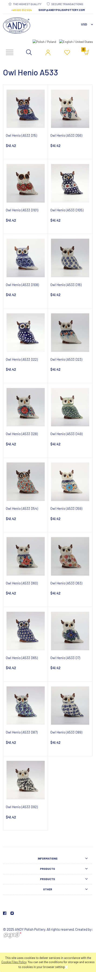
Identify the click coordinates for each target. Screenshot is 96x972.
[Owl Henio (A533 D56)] (70, 109)
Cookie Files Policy (13, 962)
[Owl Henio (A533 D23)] (70, 332)
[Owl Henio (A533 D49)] (70, 407)
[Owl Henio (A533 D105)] (70, 183)
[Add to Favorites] (67, 53)
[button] (9, 53)
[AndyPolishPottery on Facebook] (4, 913)
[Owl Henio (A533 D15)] (25, 109)
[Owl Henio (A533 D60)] (25, 556)
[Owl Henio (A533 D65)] (25, 631)
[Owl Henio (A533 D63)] (70, 556)
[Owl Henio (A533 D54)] (25, 481)
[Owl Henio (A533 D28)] (25, 407)
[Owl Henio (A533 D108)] (25, 258)
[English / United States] (76, 41)
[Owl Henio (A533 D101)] (25, 183)
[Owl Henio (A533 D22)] (25, 332)
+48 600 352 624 (21, 9)
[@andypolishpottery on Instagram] (12, 913)
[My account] (48, 52)
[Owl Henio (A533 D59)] (70, 481)
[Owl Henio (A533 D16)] (70, 258)
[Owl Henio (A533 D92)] (25, 780)
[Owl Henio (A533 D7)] (70, 631)
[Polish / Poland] (44, 41)
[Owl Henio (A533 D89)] (70, 705)
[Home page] (16, 25)
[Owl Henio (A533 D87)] (25, 705)
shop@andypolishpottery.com (61, 9)
